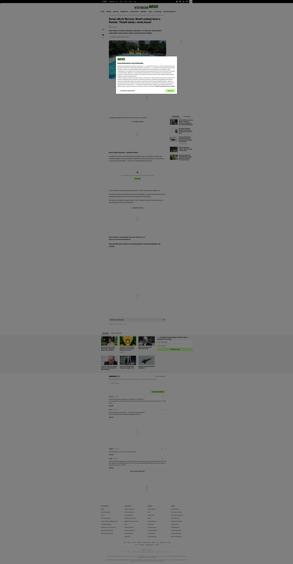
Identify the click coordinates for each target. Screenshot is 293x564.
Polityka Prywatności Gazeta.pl (162, 86)
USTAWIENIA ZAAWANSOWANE (127, 90)
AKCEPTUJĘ (170, 90)
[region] (146, 75)
